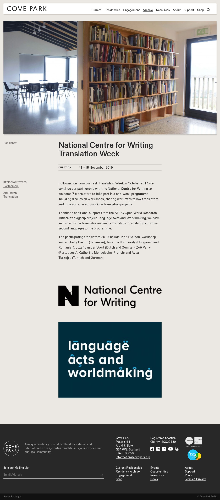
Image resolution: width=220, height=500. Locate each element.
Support (189, 10)
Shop (200, 10)
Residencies (112, 10)
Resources (163, 10)
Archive (148, 10)
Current (96, 10)
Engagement (131, 10)
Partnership (11, 186)
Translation (10, 196)
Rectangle (16, 496)
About (177, 10)
